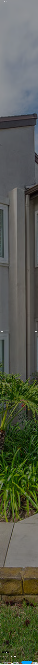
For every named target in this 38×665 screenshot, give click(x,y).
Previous (2, 332)
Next (36, 332)
